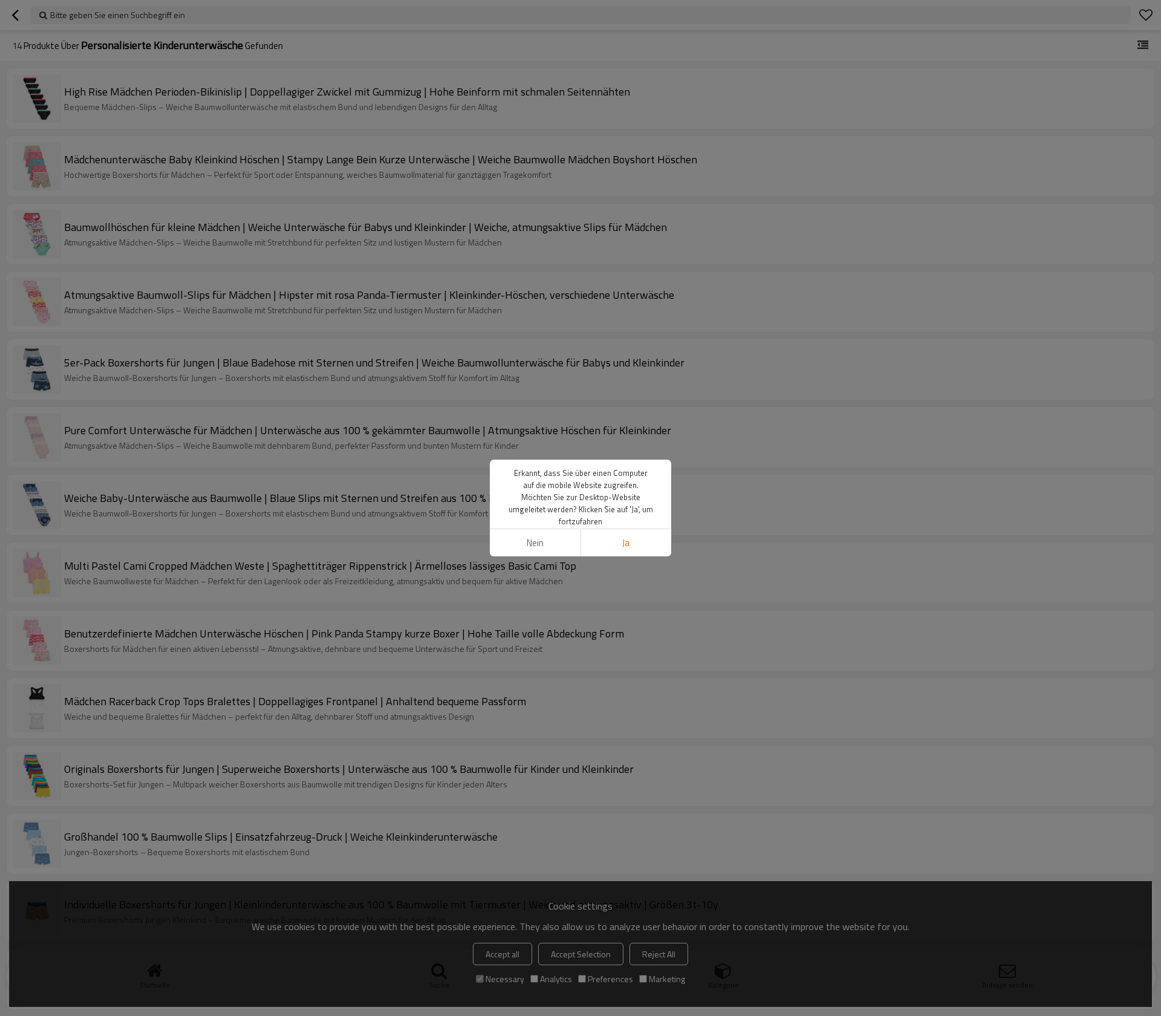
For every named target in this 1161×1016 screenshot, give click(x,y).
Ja (625, 543)
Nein (535, 543)
